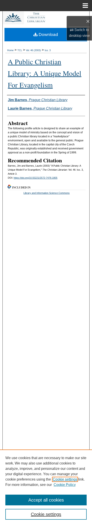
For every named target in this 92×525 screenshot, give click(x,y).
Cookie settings (65, 479)
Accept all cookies (46, 500)
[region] (46, 487)
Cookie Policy (65, 485)
